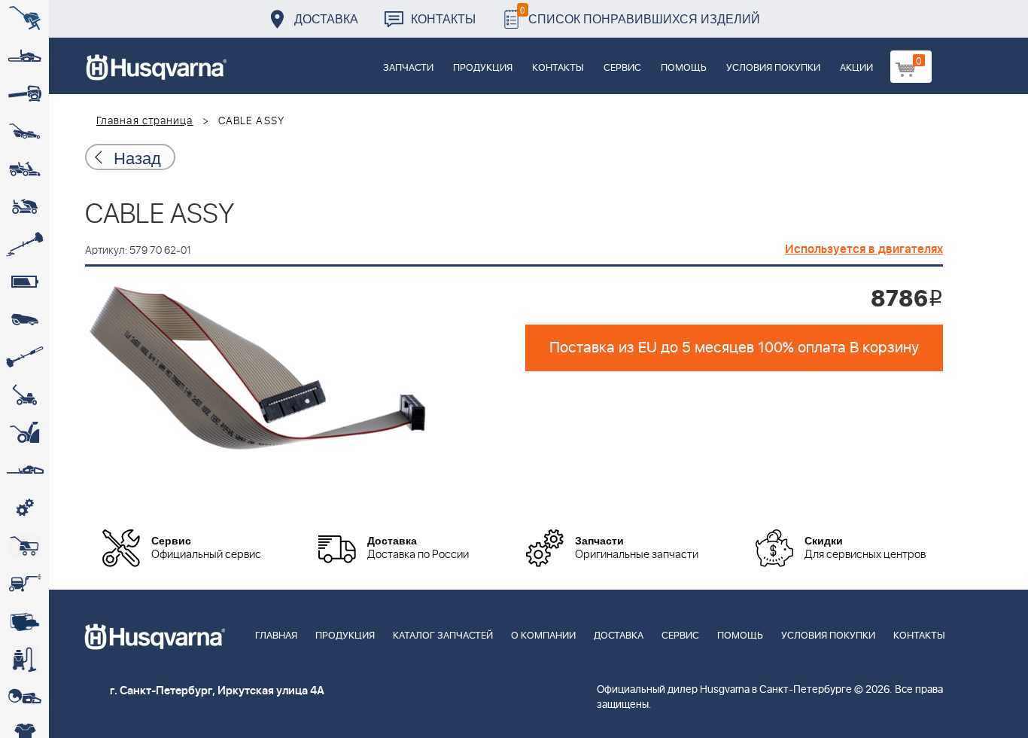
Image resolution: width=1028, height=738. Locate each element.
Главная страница (144, 121)
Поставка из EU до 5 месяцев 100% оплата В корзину (734, 348)
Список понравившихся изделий (640, 14)
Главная (276, 636)
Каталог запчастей (443, 636)
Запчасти (408, 68)
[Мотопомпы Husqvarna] (24, 621)
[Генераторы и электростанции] (24, 546)
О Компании (543, 636)
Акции (856, 68)
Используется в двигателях (864, 249)
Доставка (326, 18)
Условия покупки (773, 68)
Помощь (684, 68)
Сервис (622, 68)
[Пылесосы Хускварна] (24, 659)
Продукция (482, 68)
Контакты (443, 18)
